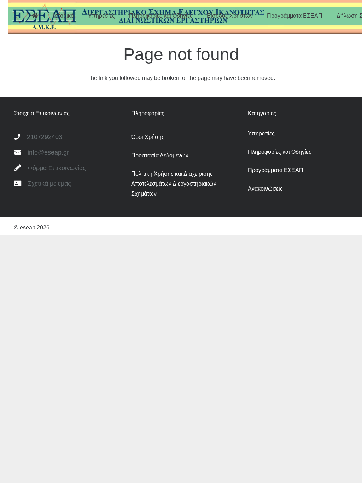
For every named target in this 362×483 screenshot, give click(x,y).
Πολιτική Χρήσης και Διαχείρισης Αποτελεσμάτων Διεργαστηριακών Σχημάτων (173, 184)
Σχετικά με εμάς (49, 183)
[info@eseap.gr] (21, 153)
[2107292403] (20, 137)
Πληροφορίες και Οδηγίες (279, 152)
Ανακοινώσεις (265, 189)
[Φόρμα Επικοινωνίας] (21, 168)
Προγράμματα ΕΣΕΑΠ (275, 170)
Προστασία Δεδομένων (159, 155)
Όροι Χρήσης (147, 137)
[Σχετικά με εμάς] (21, 184)
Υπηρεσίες (261, 133)
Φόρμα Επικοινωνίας (57, 167)
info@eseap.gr (48, 152)
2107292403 (44, 136)
